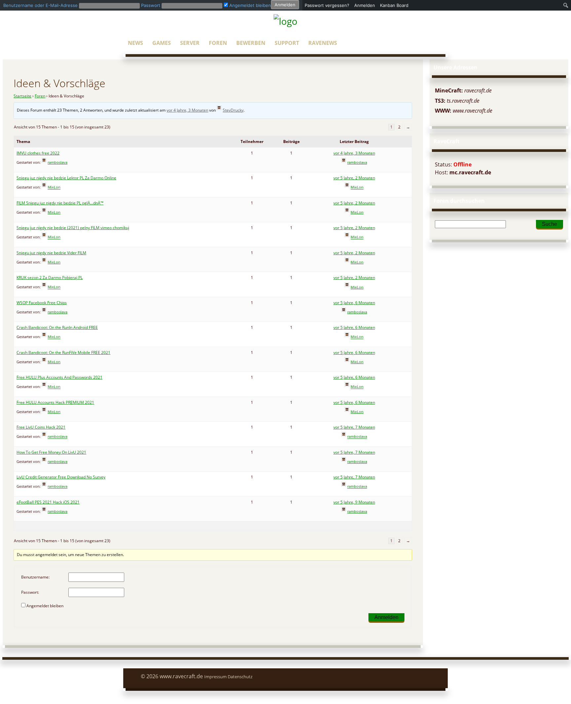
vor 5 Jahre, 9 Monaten (354, 502)
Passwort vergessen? (327, 5)
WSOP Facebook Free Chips (42, 302)
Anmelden (386, 617)
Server (190, 43)
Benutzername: (35, 577)
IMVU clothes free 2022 (38, 153)
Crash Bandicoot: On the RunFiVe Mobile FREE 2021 (63, 352)
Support (287, 43)
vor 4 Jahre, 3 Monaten (187, 110)
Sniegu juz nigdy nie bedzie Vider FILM (51, 253)
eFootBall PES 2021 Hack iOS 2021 (48, 502)
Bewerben (250, 43)
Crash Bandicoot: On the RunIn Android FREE (57, 327)
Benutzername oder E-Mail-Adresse (40, 5)
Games (161, 43)
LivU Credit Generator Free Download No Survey (61, 477)
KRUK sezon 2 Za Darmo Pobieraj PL (50, 277)
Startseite (22, 96)
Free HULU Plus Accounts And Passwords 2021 (59, 377)
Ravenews (322, 43)
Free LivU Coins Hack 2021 (41, 427)
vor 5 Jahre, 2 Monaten (354, 178)
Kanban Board (394, 5)
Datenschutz (240, 677)
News (135, 43)
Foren (218, 43)
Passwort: (30, 592)
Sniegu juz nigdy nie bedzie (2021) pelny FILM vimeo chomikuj (73, 227)
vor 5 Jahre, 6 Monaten (354, 302)
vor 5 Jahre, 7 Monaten (354, 427)
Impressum (215, 677)
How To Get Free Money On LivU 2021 (51, 452)
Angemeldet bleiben (44, 606)
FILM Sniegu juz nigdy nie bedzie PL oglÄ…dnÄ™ (60, 203)
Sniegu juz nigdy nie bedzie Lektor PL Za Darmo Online (66, 178)
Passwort (150, 5)
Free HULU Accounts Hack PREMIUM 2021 (55, 402)
